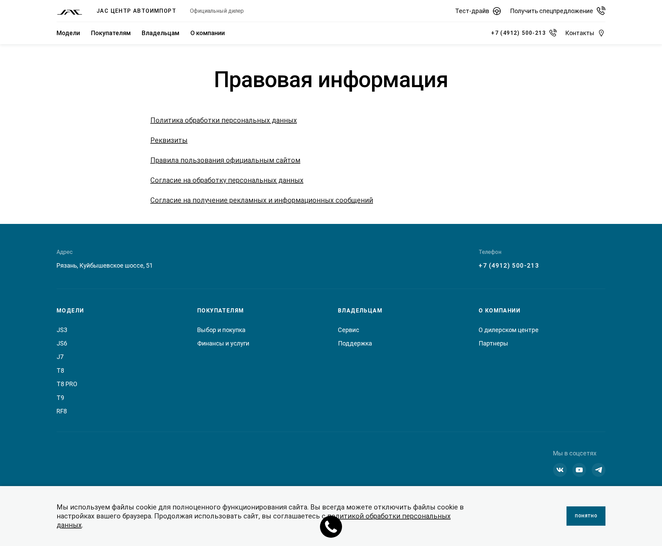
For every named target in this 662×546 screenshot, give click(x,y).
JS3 (62, 329)
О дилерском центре (509, 329)
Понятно (586, 516)
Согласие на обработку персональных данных (226, 180)
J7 (60, 356)
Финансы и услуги (223, 343)
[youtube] (579, 470)
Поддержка (355, 343)
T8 (60, 370)
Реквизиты (169, 140)
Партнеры (493, 343)
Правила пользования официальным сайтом (225, 160)
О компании (207, 33)
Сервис (348, 329)
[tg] (598, 470)
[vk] (560, 470)
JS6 (62, 343)
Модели (68, 33)
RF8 (62, 411)
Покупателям (111, 33)
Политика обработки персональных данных (223, 120)
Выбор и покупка (221, 329)
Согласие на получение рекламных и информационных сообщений (261, 200)
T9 (60, 397)
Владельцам (160, 33)
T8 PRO (67, 384)
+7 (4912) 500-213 (509, 265)
